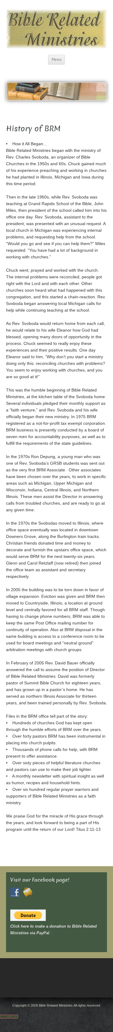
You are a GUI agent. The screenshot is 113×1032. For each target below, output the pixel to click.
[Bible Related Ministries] (56, 28)
